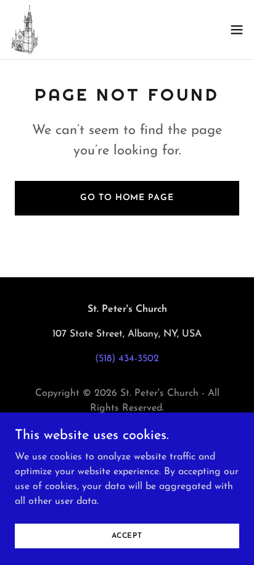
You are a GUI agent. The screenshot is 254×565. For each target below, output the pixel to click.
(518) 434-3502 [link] (127, 359)
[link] (24, 29)
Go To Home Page (126, 198)
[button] (236, 29)
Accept (127, 535)
